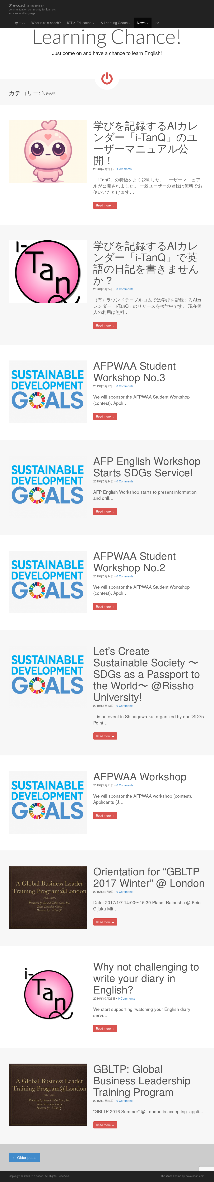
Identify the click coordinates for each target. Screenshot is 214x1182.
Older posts (24, 1157)
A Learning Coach (115, 22)
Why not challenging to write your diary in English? (146, 977)
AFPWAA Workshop (140, 775)
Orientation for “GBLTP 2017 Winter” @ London (149, 876)
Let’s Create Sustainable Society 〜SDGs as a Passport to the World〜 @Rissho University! (146, 673)
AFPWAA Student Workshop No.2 (134, 561)
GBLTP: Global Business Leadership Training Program (142, 1080)
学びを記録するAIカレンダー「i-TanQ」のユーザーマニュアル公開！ (145, 142)
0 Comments (123, 169)
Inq (157, 22)
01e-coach (32, 8)
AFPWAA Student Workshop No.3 (134, 371)
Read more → (105, 205)
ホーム (20, 22)
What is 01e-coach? (46, 22)
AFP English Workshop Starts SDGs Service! (147, 466)
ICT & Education (79, 22)
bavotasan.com (195, 1176)
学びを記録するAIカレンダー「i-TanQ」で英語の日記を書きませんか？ (146, 262)
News (141, 22)
